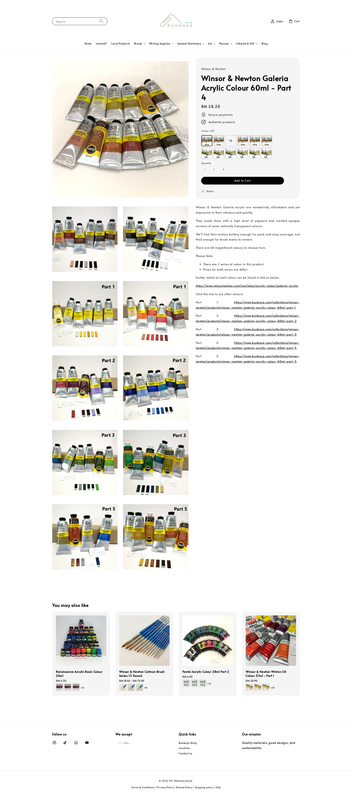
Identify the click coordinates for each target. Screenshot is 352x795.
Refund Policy (184, 787)
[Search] (101, 21)
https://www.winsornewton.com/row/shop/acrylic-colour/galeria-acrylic (247, 286)
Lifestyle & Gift (245, 43)
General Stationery (189, 43)
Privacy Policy (165, 787)
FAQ (218, 787)
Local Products (120, 43)
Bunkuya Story (188, 743)
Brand (138, 43)
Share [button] (210, 191)
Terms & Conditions (143, 787)
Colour (207, 130)
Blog (264, 43)
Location (184, 748)
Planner (224, 43)
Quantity (206, 163)
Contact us (185, 753)
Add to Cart (242, 180)
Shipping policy (204, 787)
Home (88, 43)
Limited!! (101, 43)
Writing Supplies (159, 43)
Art (210, 43)
